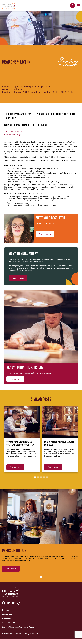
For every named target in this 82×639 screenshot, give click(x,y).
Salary (5, 86)
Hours (5, 89)
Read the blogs (18, 278)
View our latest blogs (12, 135)
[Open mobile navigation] (78, 5)
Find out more (15, 379)
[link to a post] (22, 422)
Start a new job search (13, 131)
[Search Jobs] (72, 5)
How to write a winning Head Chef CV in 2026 (59, 443)
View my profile (45, 234)
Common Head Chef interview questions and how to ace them (20, 443)
